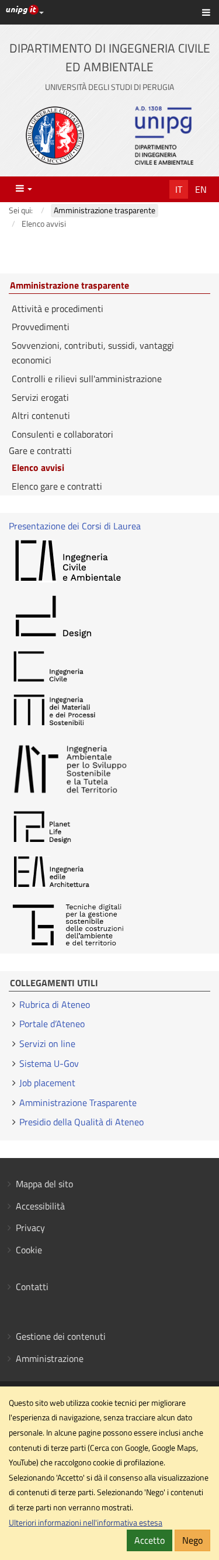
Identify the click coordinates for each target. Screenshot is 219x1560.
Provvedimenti (40, 327)
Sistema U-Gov (49, 1063)
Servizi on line (47, 1043)
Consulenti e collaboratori (62, 434)
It (178, 189)
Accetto (149, 1540)
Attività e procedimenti (57, 308)
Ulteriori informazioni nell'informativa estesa (85, 1522)
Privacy (30, 1228)
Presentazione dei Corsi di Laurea (75, 526)
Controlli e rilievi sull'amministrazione (87, 379)
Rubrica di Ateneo (54, 1004)
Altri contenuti (41, 415)
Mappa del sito (44, 1184)
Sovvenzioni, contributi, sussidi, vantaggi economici (93, 353)
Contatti (32, 1287)
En (201, 189)
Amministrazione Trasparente (78, 1103)
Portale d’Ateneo (52, 1024)
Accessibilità (40, 1206)
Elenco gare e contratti (57, 486)
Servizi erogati (40, 397)
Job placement (47, 1083)
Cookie (29, 1250)
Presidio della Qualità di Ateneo (81, 1122)
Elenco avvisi (38, 467)
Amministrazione (50, 1358)
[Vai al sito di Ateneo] (55, 135)
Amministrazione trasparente (69, 285)
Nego (192, 1540)
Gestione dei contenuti (61, 1336)
